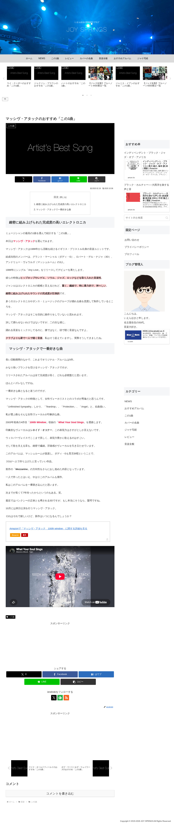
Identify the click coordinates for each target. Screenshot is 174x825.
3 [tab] (91, 95)
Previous (3, 78)
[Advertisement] (60, 108)
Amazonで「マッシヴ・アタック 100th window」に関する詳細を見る (48, 528)
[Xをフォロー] (54, 697)
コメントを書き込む (60, 793)
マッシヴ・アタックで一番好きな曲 (53, 209)
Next (170, 78)
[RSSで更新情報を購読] (66, 697)
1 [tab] (83, 95)
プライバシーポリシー (137, 247)
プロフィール (132, 254)
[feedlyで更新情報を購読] (60, 697)
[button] (96, 179)
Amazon (15, 535)
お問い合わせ (132, 240)
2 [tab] (87, 95)
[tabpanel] (19, 78)
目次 (56, 197)
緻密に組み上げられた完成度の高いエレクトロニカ (61, 204)
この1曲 (12, 617)
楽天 (24, 535)
